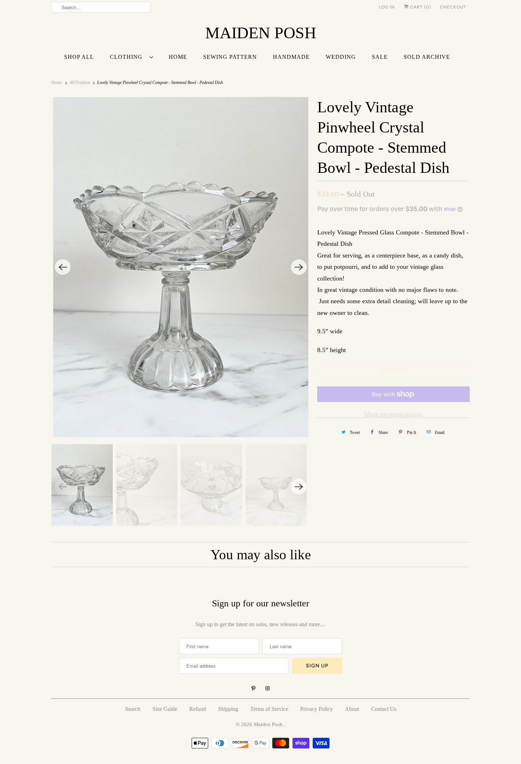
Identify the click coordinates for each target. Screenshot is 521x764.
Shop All (79, 57)
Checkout (453, 7)
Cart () (420, 7)
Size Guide (164, 709)
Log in (387, 7)
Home (178, 57)
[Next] (299, 267)
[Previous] (63, 267)
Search (132, 709)
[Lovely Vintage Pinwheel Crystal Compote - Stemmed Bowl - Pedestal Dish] (180, 267)
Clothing (128, 57)
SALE (380, 57)
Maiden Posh (269, 724)
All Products (80, 82)
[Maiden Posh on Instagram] (267, 688)
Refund (197, 709)
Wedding (341, 57)
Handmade (291, 57)
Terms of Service (269, 709)
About (352, 709)
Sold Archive (427, 57)
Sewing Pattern (230, 57)
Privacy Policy (316, 709)
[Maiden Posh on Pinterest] (253, 688)
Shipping (228, 709)
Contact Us (383, 709)
